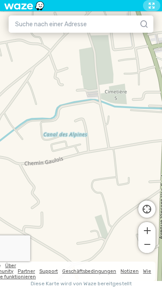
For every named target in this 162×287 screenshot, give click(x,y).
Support (48, 271)
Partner (26, 271)
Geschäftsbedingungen (89, 271)
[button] (147, 230)
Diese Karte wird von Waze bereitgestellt (81, 284)
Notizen (130, 271)
